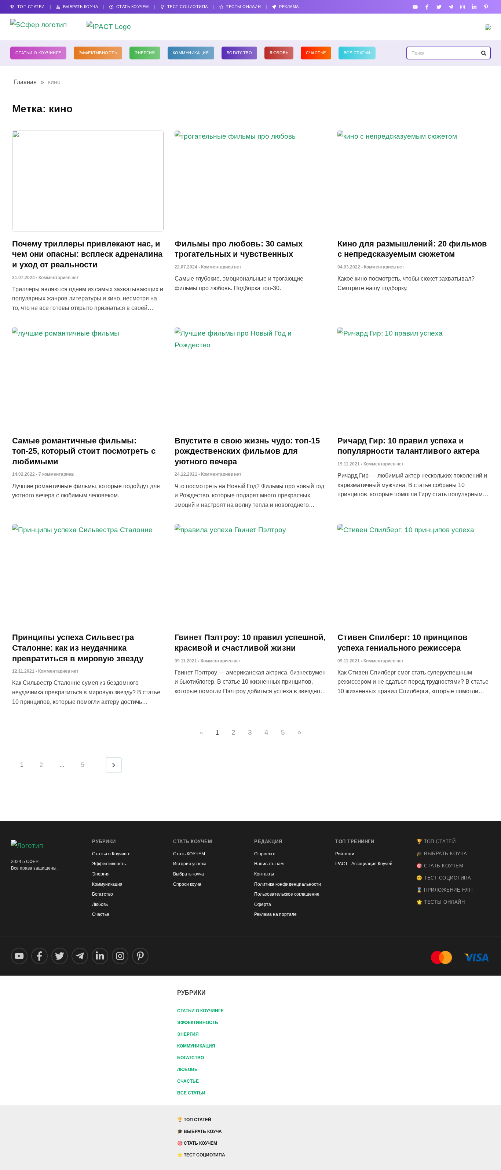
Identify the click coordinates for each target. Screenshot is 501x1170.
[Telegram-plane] (450, 6)
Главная (25, 82)
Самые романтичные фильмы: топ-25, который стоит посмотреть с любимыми (84, 451)
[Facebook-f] (427, 6)
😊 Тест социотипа (443, 878)
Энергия (145, 53)
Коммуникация (191, 53)
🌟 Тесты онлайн (440, 902)
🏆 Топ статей (436, 841)
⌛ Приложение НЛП (444, 890)
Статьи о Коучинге (38, 53)
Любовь (279, 53)
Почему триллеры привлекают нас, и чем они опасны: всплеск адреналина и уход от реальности (87, 254)
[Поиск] (483, 53)
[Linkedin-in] (474, 6)
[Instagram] (462, 6)
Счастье (316, 53)
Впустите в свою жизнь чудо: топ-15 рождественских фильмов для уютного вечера (247, 451)
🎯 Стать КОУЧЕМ (439, 866)
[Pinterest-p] (486, 6)
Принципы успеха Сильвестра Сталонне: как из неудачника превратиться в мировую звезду (77, 648)
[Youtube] (415, 6)
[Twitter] (438, 6)
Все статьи (357, 53)
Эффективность (98, 53)
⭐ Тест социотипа (201, 1155)
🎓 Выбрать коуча (441, 853)
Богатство (239, 53)
